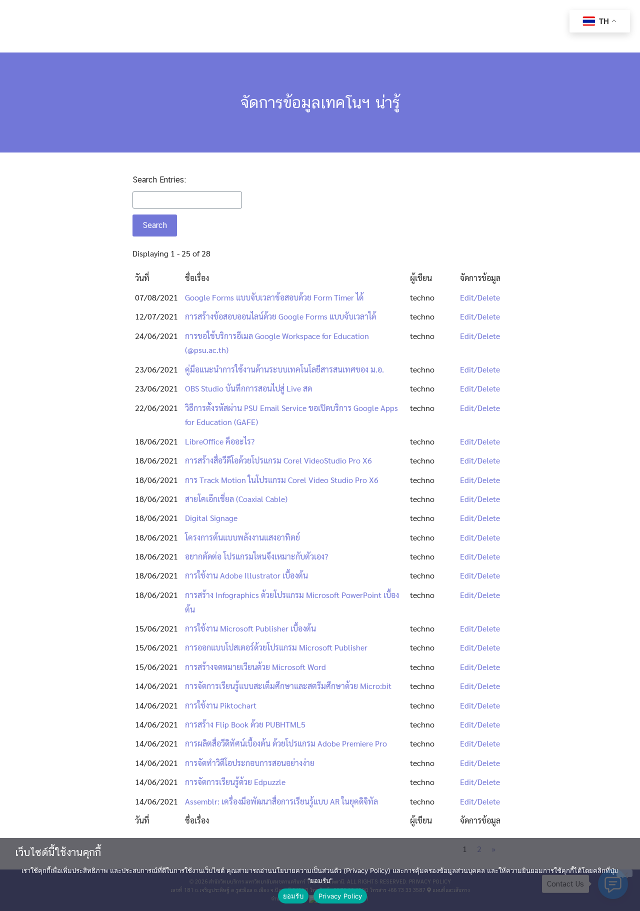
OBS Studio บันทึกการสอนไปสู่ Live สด (248, 388)
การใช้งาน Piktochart (220, 705)
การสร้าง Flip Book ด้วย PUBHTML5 (245, 724)
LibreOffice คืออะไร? (219, 441)
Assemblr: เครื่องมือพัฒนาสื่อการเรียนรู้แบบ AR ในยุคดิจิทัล (281, 801)
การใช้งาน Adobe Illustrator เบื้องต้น (246, 575)
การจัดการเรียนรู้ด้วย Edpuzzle (235, 781)
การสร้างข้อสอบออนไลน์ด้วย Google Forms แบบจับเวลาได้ (280, 316)
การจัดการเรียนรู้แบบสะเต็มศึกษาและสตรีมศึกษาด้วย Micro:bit (288, 685)
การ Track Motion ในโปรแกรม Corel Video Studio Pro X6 (281, 479)
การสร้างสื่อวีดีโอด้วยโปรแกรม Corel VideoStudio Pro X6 (278, 460)
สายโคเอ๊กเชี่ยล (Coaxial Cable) (236, 499)
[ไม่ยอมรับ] (624, 873)
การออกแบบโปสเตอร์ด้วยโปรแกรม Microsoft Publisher (276, 647)
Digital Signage (211, 517)
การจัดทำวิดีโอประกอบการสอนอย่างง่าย (249, 763)
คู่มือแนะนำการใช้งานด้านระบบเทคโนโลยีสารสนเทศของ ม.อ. (284, 369)
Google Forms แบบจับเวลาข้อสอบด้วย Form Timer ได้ (274, 297)
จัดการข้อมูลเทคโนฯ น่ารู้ (320, 102)
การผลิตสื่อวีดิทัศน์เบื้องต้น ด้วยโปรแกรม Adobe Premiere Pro (286, 743)
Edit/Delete (480, 297)
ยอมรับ (293, 896)
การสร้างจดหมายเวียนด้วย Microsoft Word (255, 667)
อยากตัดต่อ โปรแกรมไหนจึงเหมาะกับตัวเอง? (256, 556)
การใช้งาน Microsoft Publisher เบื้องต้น (250, 628)
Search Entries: (159, 179)
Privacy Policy (340, 896)
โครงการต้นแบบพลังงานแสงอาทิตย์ (242, 537)
